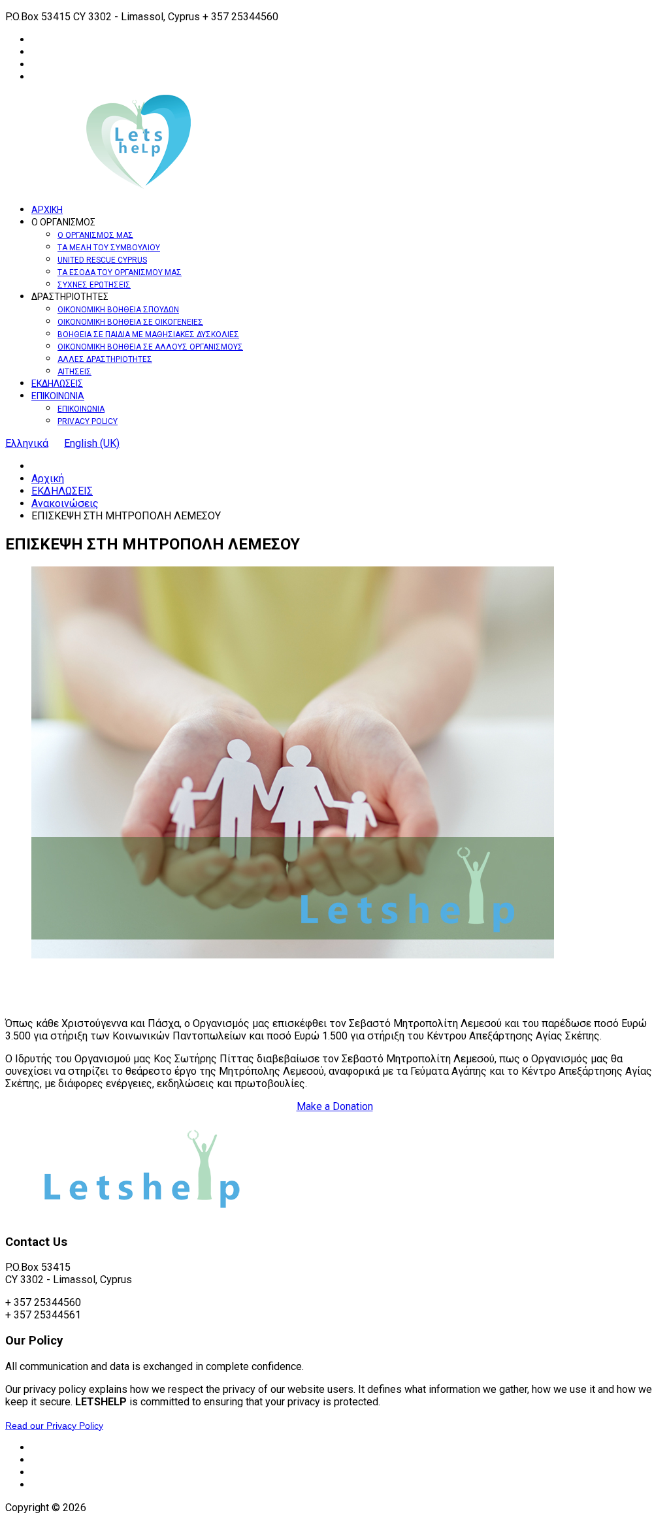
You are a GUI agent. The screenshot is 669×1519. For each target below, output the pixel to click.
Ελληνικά (26, 443)
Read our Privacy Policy (54, 1425)
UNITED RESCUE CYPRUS (102, 260)
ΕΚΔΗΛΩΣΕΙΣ (57, 383)
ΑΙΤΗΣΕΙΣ (74, 371)
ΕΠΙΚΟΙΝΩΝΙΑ (57, 396)
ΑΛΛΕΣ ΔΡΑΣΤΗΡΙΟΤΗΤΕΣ (104, 359)
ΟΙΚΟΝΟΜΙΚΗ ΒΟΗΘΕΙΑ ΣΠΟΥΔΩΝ (118, 309)
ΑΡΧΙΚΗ (47, 209)
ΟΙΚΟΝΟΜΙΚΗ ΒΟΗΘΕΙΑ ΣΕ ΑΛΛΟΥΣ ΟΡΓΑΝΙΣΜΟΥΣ (150, 346)
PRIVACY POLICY (87, 421)
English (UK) (92, 443)
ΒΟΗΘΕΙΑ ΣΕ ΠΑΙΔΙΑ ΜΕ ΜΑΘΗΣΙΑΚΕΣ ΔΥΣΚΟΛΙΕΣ (148, 334)
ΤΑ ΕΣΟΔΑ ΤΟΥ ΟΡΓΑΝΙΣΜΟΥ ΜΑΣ (119, 272)
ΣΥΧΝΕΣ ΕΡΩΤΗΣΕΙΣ (94, 284)
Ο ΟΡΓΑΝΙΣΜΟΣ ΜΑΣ (95, 235)
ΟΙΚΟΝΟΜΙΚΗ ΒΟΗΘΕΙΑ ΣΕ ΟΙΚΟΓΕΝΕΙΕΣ (130, 322)
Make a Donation (335, 1106)
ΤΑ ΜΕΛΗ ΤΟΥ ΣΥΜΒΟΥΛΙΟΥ (108, 247)
